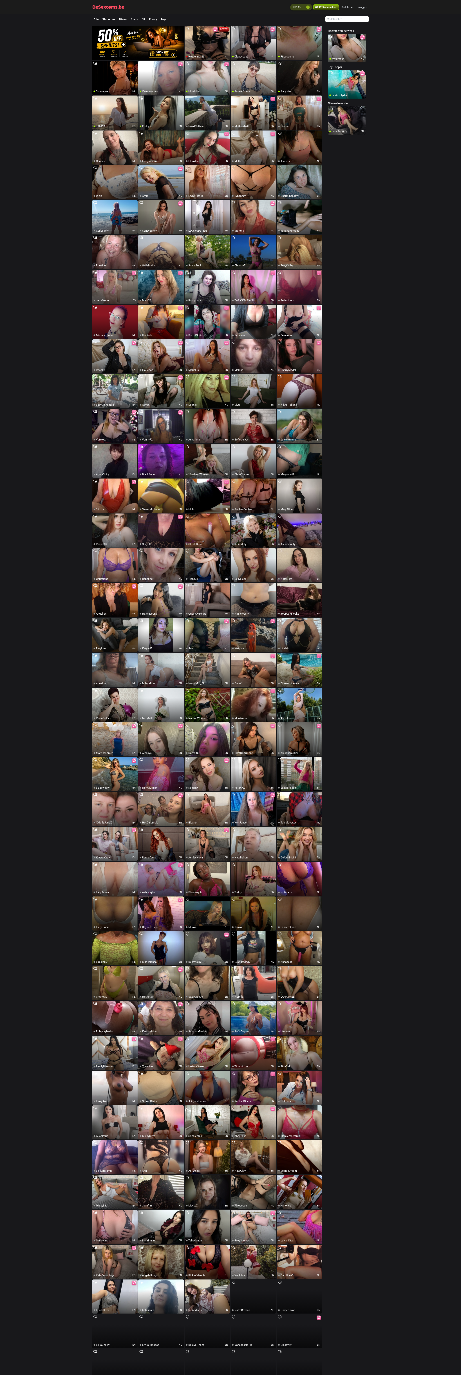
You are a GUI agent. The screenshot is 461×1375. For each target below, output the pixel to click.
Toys (164, 19)
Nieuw (123, 19)
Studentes (108, 19)
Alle (96, 19)
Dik (144, 19)
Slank (134, 19)
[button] (348, 7)
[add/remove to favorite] (187, 28)
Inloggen (362, 7)
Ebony (153, 19)
